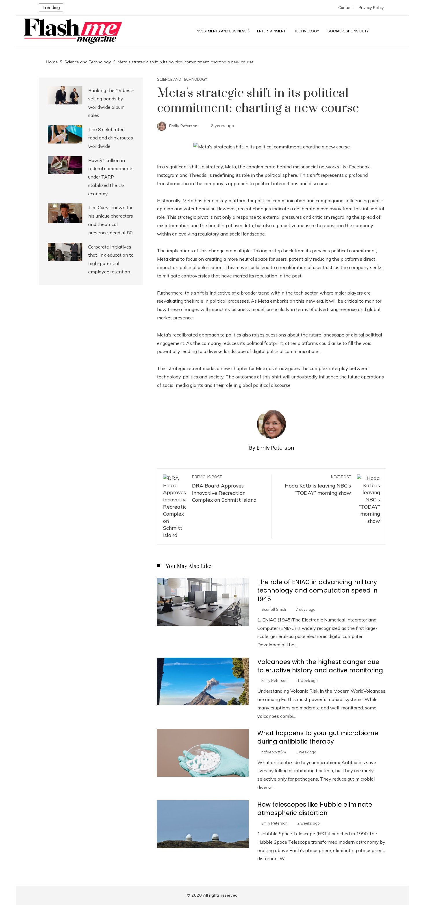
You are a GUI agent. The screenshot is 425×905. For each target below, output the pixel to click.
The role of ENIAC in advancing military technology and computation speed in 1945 (317, 590)
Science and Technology (182, 79)
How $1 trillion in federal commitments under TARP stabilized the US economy (111, 176)
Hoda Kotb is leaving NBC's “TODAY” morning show (318, 485)
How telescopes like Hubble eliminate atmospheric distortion (314, 808)
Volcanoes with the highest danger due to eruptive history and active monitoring (320, 666)
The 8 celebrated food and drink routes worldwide (110, 137)
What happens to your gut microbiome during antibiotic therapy (317, 737)
